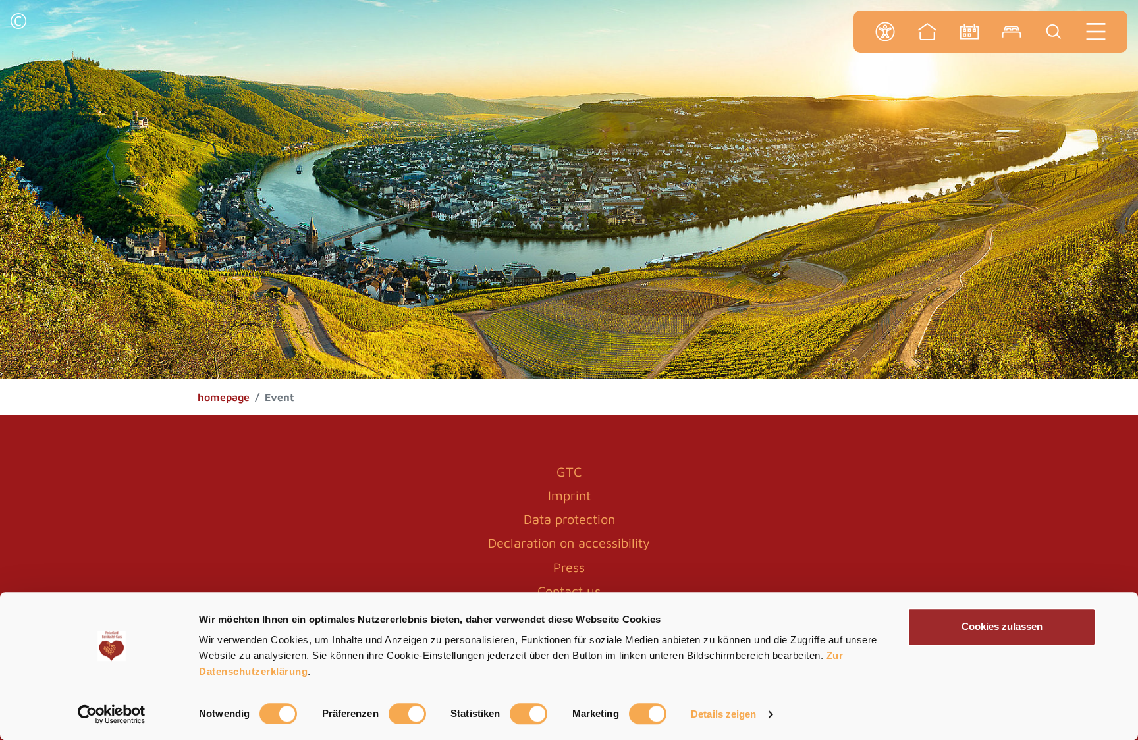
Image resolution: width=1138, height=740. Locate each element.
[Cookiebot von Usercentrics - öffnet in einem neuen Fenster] (111, 714)
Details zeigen (723, 714)
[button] (18, 23)
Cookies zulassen (1002, 626)
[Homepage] (927, 31)
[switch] (407, 713)
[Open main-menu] (1095, 31)
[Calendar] (969, 31)
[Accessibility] (885, 31)
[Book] (1011, 31)
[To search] (1053, 31)
